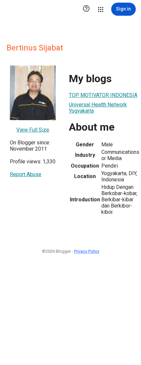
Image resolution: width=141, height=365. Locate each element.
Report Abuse (25, 174)
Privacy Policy (86, 251)
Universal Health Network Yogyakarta (98, 107)
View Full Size (32, 130)
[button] (86, 9)
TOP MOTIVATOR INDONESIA (103, 95)
